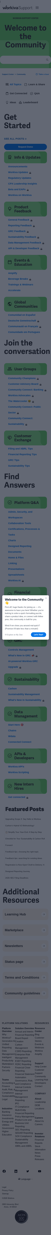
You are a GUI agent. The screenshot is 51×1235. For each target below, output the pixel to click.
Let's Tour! (38, 634)
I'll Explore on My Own (14, 635)
